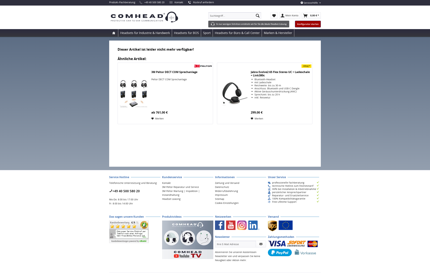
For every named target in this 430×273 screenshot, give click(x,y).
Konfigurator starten (308, 24)
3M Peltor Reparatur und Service (180, 187)
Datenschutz (222, 187)
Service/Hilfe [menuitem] (310, 2)
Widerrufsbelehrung (226, 191)
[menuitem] (234, 15)
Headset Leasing (171, 199)
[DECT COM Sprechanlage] (133, 93)
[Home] (113, 33)
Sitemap (219, 199)
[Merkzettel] (274, 15)
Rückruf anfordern (203, 2)
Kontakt (179, 2)
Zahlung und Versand (227, 183)
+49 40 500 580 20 (154, 2)
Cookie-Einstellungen (227, 203)
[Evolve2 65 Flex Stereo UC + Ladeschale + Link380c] (233, 93)
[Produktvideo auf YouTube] (187, 240)
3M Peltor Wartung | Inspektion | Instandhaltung (181, 193)
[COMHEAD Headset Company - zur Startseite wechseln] (150, 17)
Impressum (221, 194)
